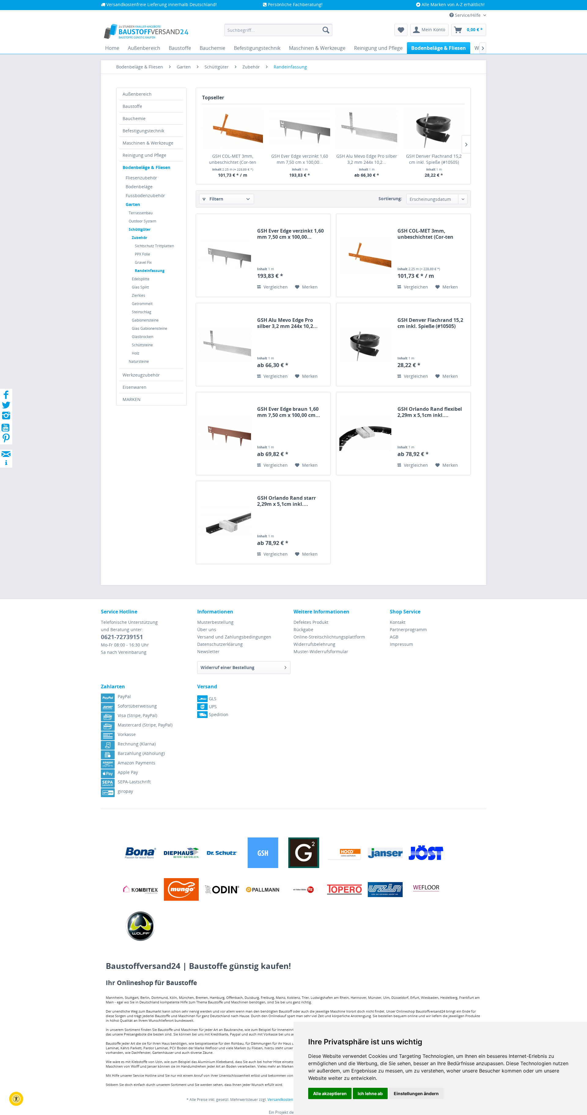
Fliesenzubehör (141, 178)
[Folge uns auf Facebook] (6, 396)
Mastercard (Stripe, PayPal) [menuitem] (145, 725)
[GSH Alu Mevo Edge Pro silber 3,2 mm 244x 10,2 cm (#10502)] (366, 128)
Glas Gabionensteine (149, 328)
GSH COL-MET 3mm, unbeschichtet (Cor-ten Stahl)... (232, 159)
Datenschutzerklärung (220, 644)
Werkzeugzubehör (141, 375)
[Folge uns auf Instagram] (6, 417)
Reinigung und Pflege (144, 155)
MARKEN (132, 399)
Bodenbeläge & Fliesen (146, 167)
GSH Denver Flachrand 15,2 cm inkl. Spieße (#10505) (434, 159)
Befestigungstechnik (143, 131)
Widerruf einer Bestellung (227, 667)
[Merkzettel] (401, 30)
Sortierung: (390, 198)
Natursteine (139, 361)
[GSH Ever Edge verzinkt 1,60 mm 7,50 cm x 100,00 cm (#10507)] (299, 128)
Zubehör (139, 237)
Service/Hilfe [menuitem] (468, 15)
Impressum (401, 644)
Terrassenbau (141, 212)
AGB (394, 637)
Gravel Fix (143, 262)
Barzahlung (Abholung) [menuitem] (141, 753)
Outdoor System (142, 221)
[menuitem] (278, 30)
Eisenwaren (134, 387)
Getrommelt (142, 303)
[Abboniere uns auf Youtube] (6, 429)
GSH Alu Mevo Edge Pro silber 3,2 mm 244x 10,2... (366, 159)
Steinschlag (141, 312)
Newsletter (208, 651)
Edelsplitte (141, 279)
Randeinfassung (149, 270)
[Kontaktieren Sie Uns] (6, 448)
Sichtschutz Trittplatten (154, 245)
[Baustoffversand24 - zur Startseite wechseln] (146, 31)
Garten (133, 204)
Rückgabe (303, 629)
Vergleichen (275, 287)
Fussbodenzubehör (145, 195)
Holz (135, 353)
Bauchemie (134, 118)
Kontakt (397, 622)
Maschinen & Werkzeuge (148, 143)
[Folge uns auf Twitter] (6, 407)
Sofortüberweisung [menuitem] (137, 706)
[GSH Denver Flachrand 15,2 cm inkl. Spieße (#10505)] (434, 128)
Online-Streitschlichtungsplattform (329, 637)
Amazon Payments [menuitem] (136, 763)
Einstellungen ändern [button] (416, 1093)
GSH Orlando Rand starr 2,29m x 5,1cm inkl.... (286, 501)
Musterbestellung (215, 622)
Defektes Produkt (311, 622)
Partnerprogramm (408, 629)
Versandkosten (280, 1099)
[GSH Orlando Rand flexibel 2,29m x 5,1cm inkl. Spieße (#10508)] (365, 433)
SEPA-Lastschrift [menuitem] (134, 782)
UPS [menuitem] (212, 706)
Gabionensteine (145, 320)
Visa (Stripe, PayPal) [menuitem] (137, 715)
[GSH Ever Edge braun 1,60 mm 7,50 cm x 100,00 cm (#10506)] (225, 433)
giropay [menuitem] (125, 791)
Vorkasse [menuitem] (127, 734)
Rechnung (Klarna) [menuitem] (137, 744)
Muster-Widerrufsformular (321, 651)
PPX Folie (142, 254)
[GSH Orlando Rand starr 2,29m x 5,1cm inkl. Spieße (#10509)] (225, 522)
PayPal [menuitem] (124, 696)
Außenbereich (137, 94)
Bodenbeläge (139, 187)
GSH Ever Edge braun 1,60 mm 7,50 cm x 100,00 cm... (288, 412)
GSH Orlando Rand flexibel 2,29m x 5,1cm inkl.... (429, 412)
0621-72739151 (122, 637)
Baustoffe (132, 106)
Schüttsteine (142, 345)
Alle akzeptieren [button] (330, 1093)
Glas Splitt (140, 287)
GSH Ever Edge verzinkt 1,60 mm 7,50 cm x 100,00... (299, 159)
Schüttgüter (139, 229)
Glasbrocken (142, 336)
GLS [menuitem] (212, 698)
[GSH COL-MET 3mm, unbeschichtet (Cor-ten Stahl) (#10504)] (232, 128)
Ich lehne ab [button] (370, 1093)
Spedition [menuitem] (218, 714)
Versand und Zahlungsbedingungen (234, 637)
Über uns (206, 629)
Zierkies (138, 295)
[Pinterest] (6, 440)
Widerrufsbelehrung (314, 644)
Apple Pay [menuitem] (128, 772)
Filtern (215, 199)
